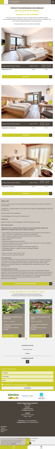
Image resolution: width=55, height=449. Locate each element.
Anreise (3, 428)
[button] (53, 2)
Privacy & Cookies (31, 440)
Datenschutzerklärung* (21, 384)
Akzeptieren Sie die (15, 384)
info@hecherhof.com (28, 410)
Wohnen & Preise (27, 349)
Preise (2, 431)
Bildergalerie (4, 430)
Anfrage (41, 448)
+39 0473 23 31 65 (28, 408)
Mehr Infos (13, 443)
